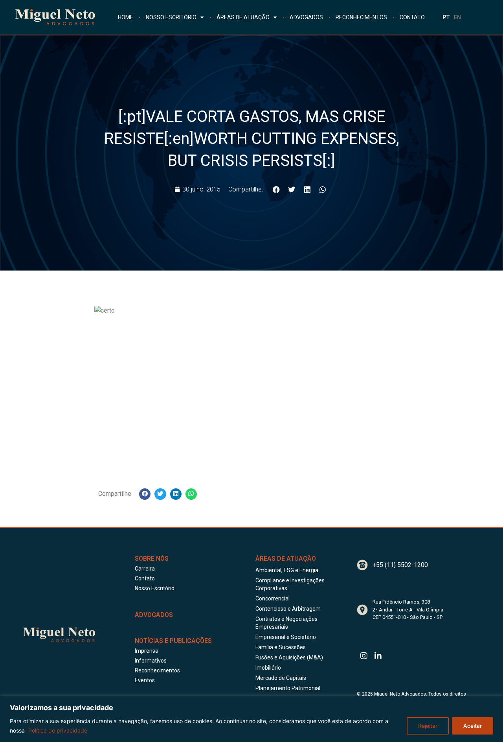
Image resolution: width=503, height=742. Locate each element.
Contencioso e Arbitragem (288, 609)
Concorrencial (272, 598)
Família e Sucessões (280, 647)
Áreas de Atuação (285, 558)
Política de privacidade (57, 730)
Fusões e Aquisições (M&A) (289, 657)
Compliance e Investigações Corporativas (290, 584)
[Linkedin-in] (378, 656)
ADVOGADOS (306, 17)
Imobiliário (268, 668)
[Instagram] (364, 656)
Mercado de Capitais (280, 678)
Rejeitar (427, 725)
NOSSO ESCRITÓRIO (171, 17)
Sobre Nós (152, 558)
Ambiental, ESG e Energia (286, 570)
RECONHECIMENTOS (361, 17)
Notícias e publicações (173, 640)
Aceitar (472, 725)
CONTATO (412, 17)
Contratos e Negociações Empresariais (286, 623)
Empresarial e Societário (285, 637)
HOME (125, 17)
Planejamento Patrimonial (287, 688)
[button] (276, 189)
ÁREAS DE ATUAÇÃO (243, 17)
